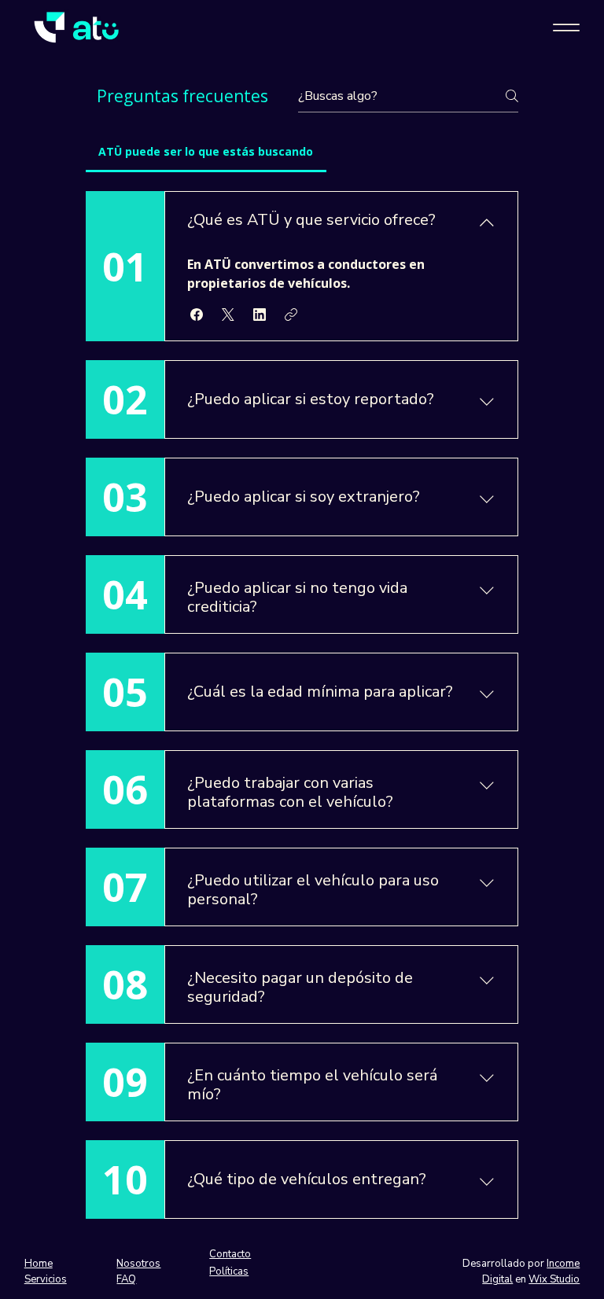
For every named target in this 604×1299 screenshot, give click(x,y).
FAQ (126, 1279)
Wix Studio (554, 1279)
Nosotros (138, 1264)
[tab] (206, 151)
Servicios (45, 1279)
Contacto (230, 1254)
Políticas (229, 1271)
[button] (196, 314)
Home (38, 1264)
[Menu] (566, 28)
